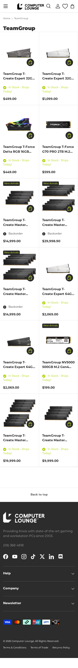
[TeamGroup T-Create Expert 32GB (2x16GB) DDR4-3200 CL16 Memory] (19, 51)
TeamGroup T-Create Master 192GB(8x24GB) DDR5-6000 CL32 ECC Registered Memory (17, 301)
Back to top (39, 494)
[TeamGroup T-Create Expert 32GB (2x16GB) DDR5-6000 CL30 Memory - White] (58, 51)
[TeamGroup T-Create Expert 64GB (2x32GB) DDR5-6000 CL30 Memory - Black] (19, 340)
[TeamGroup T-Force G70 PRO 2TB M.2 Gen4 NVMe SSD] (58, 124)
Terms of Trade (39, 648)
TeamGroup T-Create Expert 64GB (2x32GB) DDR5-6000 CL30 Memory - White (58, 299)
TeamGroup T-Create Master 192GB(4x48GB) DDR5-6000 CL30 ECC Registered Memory (17, 232)
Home (6, 19)
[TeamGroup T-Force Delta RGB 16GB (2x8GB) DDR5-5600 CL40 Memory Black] (19, 124)
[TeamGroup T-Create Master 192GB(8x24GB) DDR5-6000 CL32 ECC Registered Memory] (19, 267)
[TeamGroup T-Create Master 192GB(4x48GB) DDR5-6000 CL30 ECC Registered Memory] (19, 197)
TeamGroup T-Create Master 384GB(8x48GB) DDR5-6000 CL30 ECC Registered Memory (56, 232)
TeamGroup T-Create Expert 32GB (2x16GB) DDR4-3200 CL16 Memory (19, 81)
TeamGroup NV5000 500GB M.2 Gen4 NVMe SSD (58, 367)
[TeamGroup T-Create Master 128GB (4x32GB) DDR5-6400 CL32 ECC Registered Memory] (58, 413)
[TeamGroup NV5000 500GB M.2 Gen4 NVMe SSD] (58, 340)
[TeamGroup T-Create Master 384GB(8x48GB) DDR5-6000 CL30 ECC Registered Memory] (58, 197)
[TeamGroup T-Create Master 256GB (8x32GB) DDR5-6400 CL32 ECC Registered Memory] (19, 413)
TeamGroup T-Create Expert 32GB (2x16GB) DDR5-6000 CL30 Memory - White (58, 84)
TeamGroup (21, 19)
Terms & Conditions (14, 648)
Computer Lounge (23, 641)
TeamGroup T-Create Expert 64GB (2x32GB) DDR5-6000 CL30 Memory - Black (19, 372)
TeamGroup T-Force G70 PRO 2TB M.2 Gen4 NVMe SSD (58, 152)
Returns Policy (61, 648)
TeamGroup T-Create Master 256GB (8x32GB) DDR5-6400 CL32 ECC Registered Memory (17, 447)
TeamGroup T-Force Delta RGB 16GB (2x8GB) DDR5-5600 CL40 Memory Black (19, 154)
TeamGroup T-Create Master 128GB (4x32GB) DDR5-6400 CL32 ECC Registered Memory (56, 447)
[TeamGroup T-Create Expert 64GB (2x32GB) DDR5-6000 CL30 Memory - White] (58, 267)
